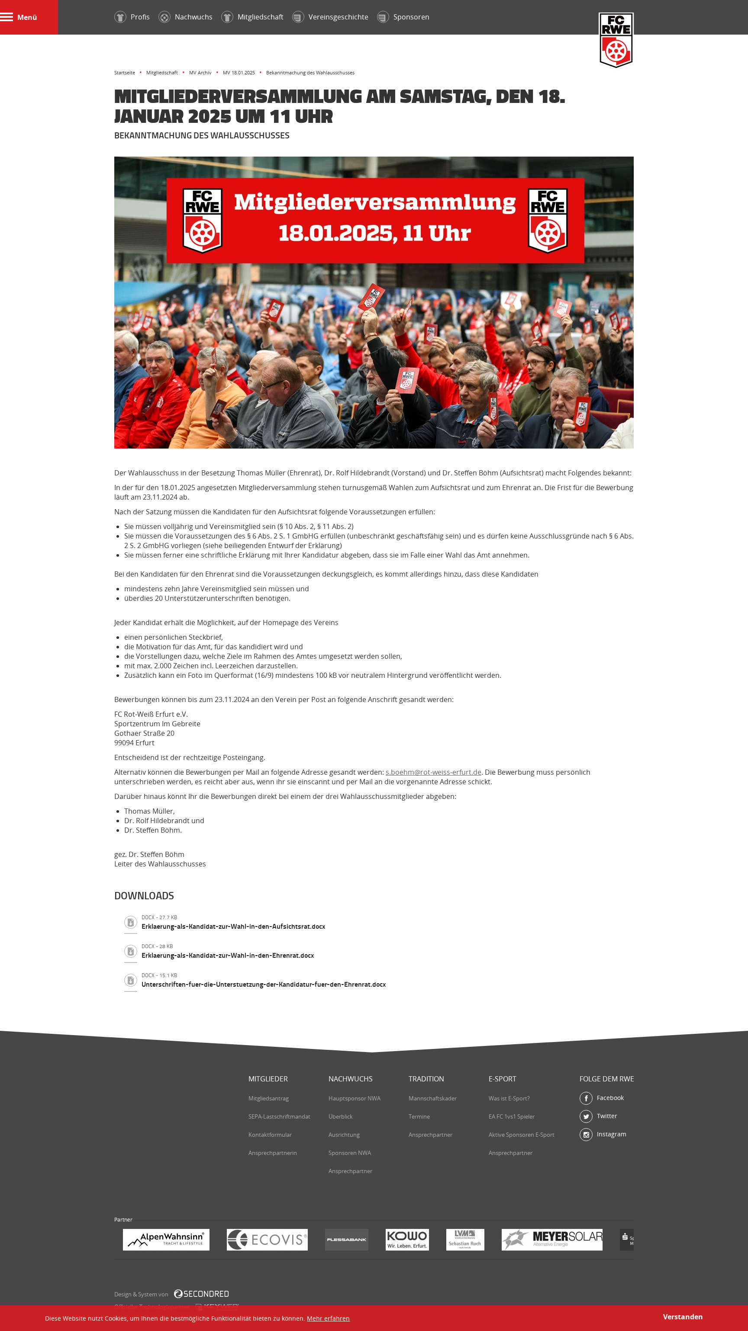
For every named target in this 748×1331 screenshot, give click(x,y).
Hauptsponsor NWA (354, 1098)
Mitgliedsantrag (268, 1098)
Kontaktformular (270, 1135)
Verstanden (683, 1316)
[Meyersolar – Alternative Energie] (448, 1241)
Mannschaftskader (433, 1098)
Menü (27, 17)
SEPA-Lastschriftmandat (279, 1116)
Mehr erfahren (328, 1318)
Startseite (124, 72)
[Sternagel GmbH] (592, 1241)
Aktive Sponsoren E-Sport (522, 1135)
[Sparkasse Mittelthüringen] (537, 1241)
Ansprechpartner (350, 1171)
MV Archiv (200, 72)
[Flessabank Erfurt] (243, 1241)
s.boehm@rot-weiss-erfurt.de (433, 772)
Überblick (341, 1116)
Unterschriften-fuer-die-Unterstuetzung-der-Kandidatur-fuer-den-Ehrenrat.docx (264, 980)
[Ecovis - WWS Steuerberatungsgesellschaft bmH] (163, 1241)
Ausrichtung (344, 1135)
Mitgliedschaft (162, 72)
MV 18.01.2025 (239, 72)
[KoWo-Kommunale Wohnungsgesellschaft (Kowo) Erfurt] (303, 1241)
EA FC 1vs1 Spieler (512, 1116)
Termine (419, 1116)
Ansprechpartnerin (272, 1153)
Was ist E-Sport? (509, 1098)
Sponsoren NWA (350, 1153)
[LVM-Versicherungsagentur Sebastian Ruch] (361, 1241)
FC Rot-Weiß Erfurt (616, 41)
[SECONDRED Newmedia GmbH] (201, 1293)
